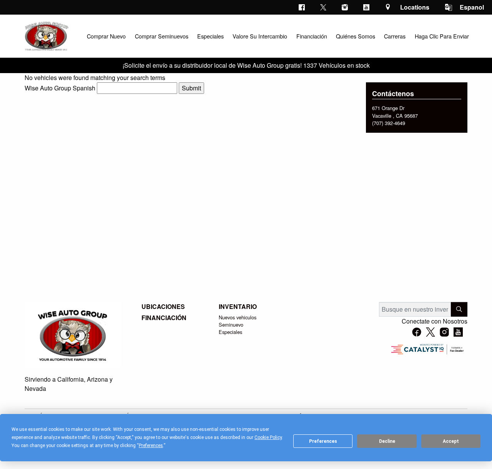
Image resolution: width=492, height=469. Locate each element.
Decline (387, 441)
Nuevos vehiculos (237, 317)
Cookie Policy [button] (268, 437)
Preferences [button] (151, 445)
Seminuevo (231, 324)
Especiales (230, 331)
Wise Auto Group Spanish (60, 87)
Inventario (238, 306)
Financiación (163, 317)
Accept (451, 441)
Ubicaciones (163, 306)
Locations (414, 7)
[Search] (459, 309)
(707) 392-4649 (388, 123)
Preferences (323, 441)
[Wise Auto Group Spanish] (45, 35)
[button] (106, 36)
